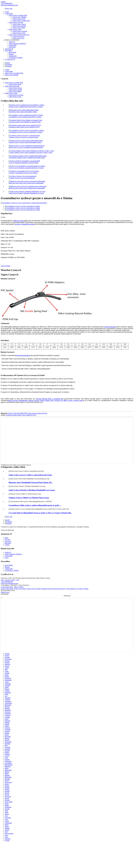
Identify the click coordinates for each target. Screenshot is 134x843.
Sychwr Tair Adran (20, 589)
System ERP (12, 45)
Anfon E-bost (5, 592)
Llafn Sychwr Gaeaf (15, 29)
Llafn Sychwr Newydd (16, 22)
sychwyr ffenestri (109, 327)
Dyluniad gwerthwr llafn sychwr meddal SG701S (24, 127)
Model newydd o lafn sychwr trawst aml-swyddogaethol (26, 183)
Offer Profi (12, 47)
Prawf (6, 557)
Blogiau (11, 54)
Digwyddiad (8, 565)
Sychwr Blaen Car (71, 589)
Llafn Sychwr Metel (19, 27)
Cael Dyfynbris (5, 266)
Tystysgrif (8, 541)
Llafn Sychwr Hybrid (19, 26)
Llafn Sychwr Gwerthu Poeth (18, 15)
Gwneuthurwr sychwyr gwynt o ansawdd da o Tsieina (25, 132)
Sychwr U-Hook (83, 589)
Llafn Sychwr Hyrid (19, 19)
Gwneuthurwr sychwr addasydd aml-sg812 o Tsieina (25, 117)
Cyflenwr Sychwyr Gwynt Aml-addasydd (22, 178)
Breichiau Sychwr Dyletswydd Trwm (53, 589)
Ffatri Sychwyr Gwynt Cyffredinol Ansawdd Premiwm (26, 147)
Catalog (7, 545)
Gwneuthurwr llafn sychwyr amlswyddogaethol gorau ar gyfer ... (35, 505)
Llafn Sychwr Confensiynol (21, 20)
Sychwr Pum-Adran (7, 589)
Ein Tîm (7, 539)
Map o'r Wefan (18, 587)
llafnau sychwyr (19, 220)
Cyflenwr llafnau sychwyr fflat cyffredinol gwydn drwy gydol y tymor (30, 152)
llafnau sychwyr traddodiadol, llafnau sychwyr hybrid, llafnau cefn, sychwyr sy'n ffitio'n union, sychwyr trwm (45, 400)
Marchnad (8, 543)
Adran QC (12, 42)
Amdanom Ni (9, 49)
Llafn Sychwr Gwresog (20, 31)
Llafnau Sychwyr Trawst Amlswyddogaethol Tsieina (25, 142)
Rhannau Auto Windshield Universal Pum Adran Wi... (31, 482)
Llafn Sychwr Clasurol (34, 589)
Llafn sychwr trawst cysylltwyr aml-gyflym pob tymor (30, 475)
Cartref (7, 12)
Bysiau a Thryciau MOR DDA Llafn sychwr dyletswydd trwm (27, 413)
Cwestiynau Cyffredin (15, 57)
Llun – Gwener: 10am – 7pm (10, 580)
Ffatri (6, 538)
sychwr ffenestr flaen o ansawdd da (50, 399)
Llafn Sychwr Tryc (18, 38)
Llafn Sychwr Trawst (19, 24)
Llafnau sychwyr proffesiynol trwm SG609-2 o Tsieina (26, 107)
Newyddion (8, 50)
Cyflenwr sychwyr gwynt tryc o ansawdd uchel (23, 137)
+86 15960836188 (6, 581)
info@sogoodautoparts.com (9, 5)
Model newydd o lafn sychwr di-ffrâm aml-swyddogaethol (27, 188)
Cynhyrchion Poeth (7, 587)
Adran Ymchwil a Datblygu (17, 43)
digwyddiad (12, 52)
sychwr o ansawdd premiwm (25, 224)
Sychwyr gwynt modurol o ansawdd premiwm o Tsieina (26, 168)
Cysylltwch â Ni (10, 59)
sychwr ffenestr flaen (23, 355)
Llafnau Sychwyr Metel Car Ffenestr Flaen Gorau (29, 498)
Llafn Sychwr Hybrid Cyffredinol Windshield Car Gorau (26, 193)
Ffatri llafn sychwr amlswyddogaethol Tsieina (23, 112)
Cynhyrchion (9, 13)
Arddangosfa (13, 56)
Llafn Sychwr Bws (18, 36)
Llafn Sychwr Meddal (19, 17)
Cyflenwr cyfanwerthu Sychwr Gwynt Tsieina (23, 173)
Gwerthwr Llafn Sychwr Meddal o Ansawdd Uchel (25, 122)
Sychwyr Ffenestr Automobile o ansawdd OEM (23, 163)
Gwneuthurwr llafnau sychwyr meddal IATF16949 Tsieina (27, 157)
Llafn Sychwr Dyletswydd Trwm (19, 35)
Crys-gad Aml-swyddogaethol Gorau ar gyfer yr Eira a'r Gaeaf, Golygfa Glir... (40, 513)
